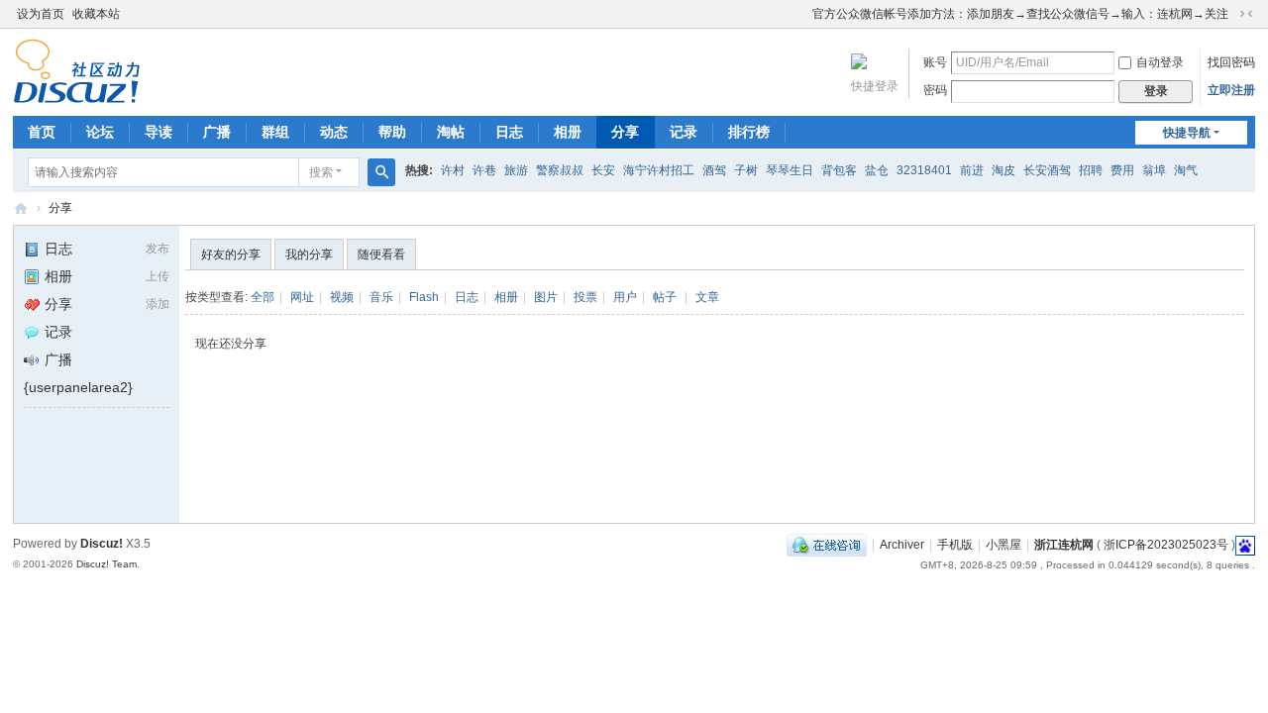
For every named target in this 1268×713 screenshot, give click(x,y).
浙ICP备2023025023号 (1166, 545)
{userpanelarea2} (78, 387)
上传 (157, 276)
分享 (625, 132)
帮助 (392, 132)
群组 (275, 132)
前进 (972, 170)
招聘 (1091, 170)
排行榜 (749, 132)
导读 (158, 132)
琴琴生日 (789, 170)
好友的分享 (231, 254)
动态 (334, 132)
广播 (217, 132)
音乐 (381, 297)
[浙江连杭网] (77, 95)
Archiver (902, 545)
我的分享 (309, 254)
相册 (567, 132)
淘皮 (1003, 170)
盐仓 (877, 170)
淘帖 (451, 132)
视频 (342, 297)
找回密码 (1231, 62)
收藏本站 (96, 14)
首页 (41, 132)
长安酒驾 (1047, 170)
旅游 (516, 170)
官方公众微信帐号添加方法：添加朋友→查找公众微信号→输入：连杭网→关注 (1020, 14)
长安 (603, 170)
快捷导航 (1187, 133)
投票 (585, 297)
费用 (1122, 170)
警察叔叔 (559, 170)
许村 (453, 170)
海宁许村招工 (658, 170)
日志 (509, 132)
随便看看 (381, 254)
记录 (683, 132)
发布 (157, 248)
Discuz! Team (106, 564)
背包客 (839, 170)
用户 (625, 297)
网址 (302, 297)
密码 (935, 90)
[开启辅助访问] (803, 14)
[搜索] (381, 172)
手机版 (955, 545)
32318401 (924, 170)
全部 (262, 297)
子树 (746, 170)
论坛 (100, 132)
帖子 (665, 297)
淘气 (1186, 170)
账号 (935, 62)
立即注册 (1231, 90)
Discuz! (101, 544)
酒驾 (714, 170)
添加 (157, 304)
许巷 (484, 170)
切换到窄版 (1246, 14)
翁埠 (1154, 170)
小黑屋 (1003, 545)
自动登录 (1160, 62)
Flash (424, 297)
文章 (707, 297)
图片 (546, 297)
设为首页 (40, 14)
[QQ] (827, 545)
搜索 (321, 172)
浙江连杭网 (21, 208)
